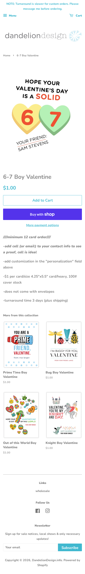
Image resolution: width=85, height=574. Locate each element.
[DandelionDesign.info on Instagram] (47, 512)
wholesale (42, 491)
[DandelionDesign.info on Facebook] (37, 512)
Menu (12, 16)
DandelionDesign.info (47, 560)
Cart (78, 16)
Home (6, 55)
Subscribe (69, 547)
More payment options (42, 225)
